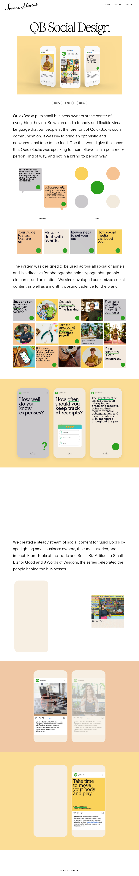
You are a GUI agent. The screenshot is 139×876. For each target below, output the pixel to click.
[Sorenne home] (21, 4)
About (117, 4)
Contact (130, 4)
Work (107, 4)
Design (82, 103)
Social (57, 103)
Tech (69, 103)
